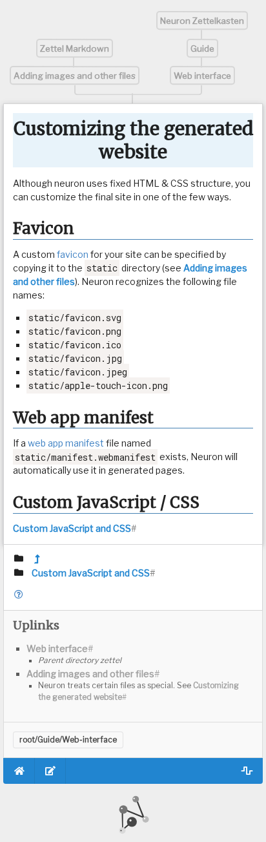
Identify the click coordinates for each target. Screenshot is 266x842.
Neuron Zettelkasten (202, 21)
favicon (72, 254)
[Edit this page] (50, 771)
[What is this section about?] (19, 594)
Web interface (202, 75)
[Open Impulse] (247, 771)
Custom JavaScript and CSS (72, 528)
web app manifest (66, 442)
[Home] (19, 771)
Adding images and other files (75, 75)
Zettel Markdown (74, 48)
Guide (202, 48)
